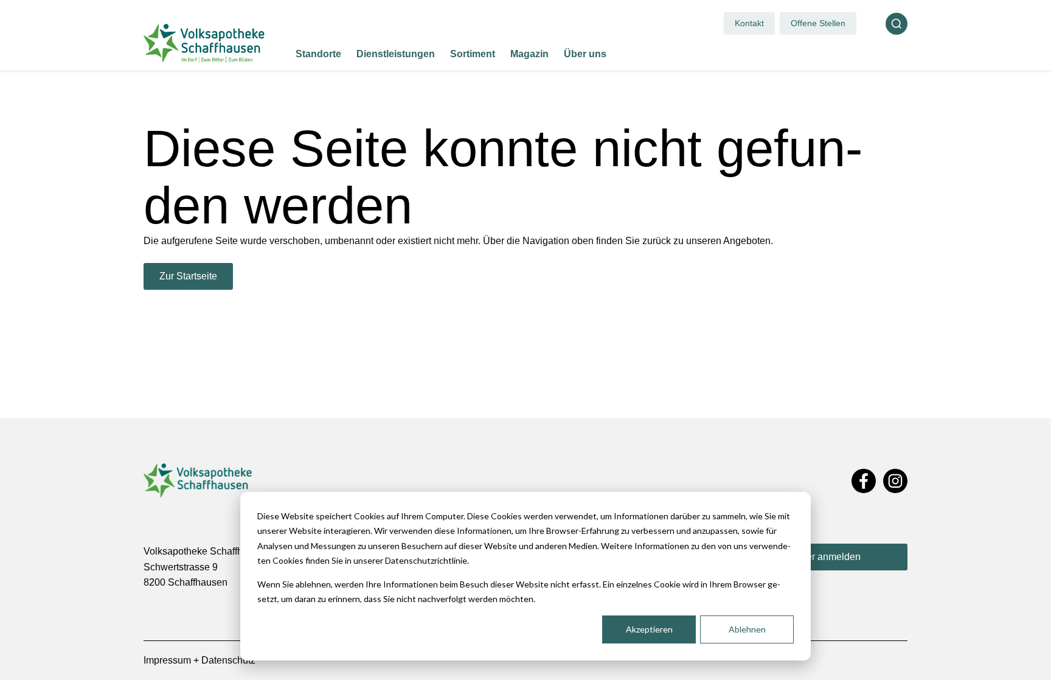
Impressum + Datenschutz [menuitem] (199, 660)
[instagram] (895, 481)
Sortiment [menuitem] (472, 54)
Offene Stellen (818, 23)
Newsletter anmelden (815, 557)
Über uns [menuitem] (585, 54)
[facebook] (864, 481)
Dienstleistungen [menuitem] (395, 54)
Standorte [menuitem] (318, 54)
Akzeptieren (649, 629)
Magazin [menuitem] (529, 54)
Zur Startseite (188, 276)
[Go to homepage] (204, 43)
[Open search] (896, 24)
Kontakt (749, 23)
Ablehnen (747, 629)
